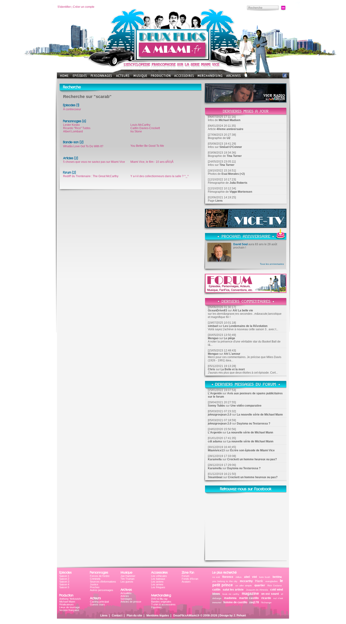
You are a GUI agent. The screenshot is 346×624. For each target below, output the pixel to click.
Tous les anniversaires (272, 264)
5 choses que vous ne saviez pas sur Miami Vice (94, 161)
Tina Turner (234, 156)
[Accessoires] (184, 77)
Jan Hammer (128, 576)
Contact (117, 615)
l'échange (266, 602)
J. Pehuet (239, 615)
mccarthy (246, 581)
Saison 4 (64, 584)
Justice (94, 584)
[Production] (160, 77)
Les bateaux (158, 578)
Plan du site (134, 615)
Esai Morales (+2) (233, 173)
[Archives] (233, 77)
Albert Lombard (73, 131)
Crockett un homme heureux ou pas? (252, 459)
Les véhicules (159, 576)
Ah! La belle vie (243, 310)
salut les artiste (233, 589)
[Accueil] (173, 59)
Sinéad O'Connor (230, 147)
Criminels (95, 578)
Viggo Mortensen (240, 191)
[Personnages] (101, 77)
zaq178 (254, 602)
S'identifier (64, 6)
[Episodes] (80, 77)
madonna (230, 598)
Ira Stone (136, 131)
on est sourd (270, 593)
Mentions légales (157, 615)
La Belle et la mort (233, 369)
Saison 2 (64, 578)
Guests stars (97, 604)
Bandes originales (161, 601)
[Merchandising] (210, 77)
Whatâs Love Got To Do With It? (83, 146)
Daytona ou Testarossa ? (253, 423)
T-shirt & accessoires (163, 604)
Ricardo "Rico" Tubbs (76, 128)
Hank (259, 581)
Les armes (157, 584)
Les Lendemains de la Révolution (245, 326)
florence (227, 577)
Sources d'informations (103, 581)
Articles (125, 596)
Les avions (157, 581)
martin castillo (249, 598)
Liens (219, 200)
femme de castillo (235, 602)
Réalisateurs (66, 604)
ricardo (266, 598)
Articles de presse (131, 601)
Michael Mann (67, 601)
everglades (272, 581)
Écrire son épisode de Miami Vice (252, 450)
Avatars (186, 581)
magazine (250, 593)
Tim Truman (127, 578)
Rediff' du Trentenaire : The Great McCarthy (90, 176)
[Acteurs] (122, 77)
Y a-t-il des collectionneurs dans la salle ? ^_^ (159, 176)
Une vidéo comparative (246, 405)
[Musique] (140, 77)
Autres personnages (101, 590)
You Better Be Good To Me (147, 145)
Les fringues (158, 587)
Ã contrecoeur (72, 109)
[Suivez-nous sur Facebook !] (284, 76)
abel (247, 577)
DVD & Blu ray (159, 598)
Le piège (229, 338)
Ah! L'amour (232, 353)
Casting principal (99, 601)
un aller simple (243, 585)
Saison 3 (64, 581)
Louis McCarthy (140, 124)
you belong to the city (224, 581)
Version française (69, 610)
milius (238, 577)
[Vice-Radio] (245, 101)
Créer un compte (83, 6)
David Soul (240, 244)
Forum (185, 576)
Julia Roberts (238, 182)
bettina (277, 577)
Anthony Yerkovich (70, 598)
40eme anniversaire (230, 129)
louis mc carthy (230, 594)
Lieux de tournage (69, 607)
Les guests (127, 581)
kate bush (264, 577)
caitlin (216, 589)
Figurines (156, 607)
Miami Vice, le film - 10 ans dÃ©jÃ (152, 161)
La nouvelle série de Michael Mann (260, 414)
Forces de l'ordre (99, 576)
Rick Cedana (274, 585)
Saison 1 (64, 576)
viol (254, 577)
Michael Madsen (229, 120)
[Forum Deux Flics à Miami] (245, 292)
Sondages (126, 598)
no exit (216, 577)
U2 (228, 138)
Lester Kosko (71, 124)
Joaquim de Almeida (257, 589)
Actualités (126, 593)
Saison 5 (64, 587)
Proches (95, 587)
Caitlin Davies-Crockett (145, 128)
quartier (260, 585)
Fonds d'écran (190, 578)
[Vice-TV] (245, 226)
